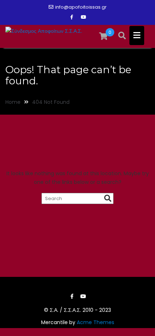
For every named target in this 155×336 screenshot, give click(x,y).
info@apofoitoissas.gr (81, 7)
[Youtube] (83, 17)
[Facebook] (72, 17)
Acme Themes (95, 322)
